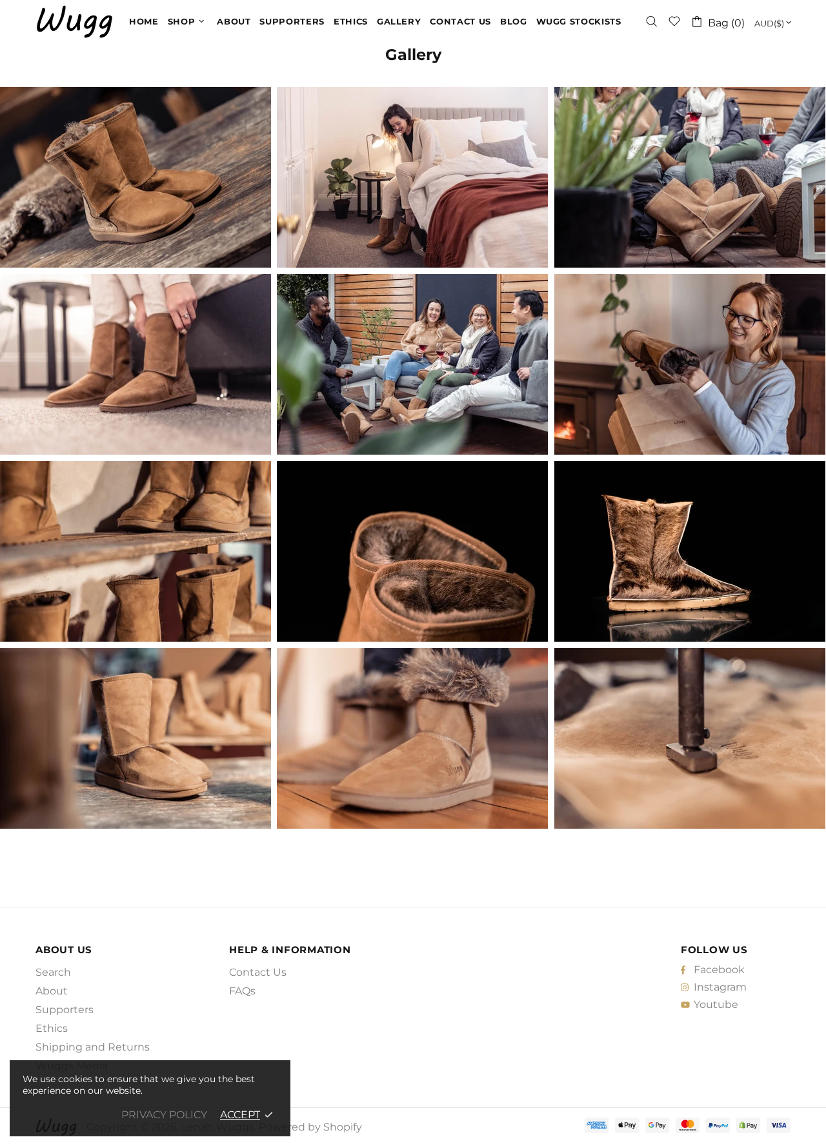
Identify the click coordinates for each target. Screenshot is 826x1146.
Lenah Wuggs (74, 21)
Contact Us (258, 972)
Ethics (51, 1028)
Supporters (64, 1009)
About (51, 991)
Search (53, 972)
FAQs (242, 991)
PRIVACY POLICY (164, 1115)
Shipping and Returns (92, 1047)
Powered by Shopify (310, 1127)
